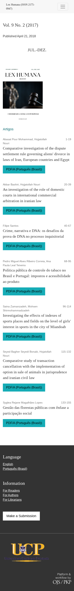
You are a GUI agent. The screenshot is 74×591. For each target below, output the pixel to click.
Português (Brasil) (15, 468)
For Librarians (12, 499)
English (8, 464)
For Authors (10, 495)
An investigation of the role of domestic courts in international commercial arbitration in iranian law (34, 195)
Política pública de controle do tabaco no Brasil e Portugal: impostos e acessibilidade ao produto (36, 276)
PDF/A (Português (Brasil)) (24, 169)
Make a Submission (21, 516)
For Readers (11, 490)
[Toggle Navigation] (62, 6)
